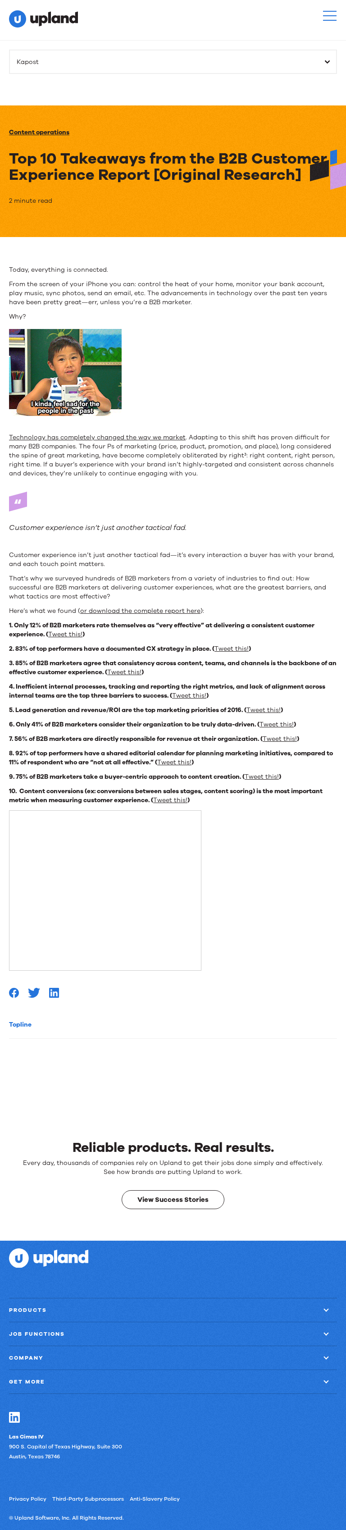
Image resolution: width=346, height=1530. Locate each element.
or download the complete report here (140, 611)
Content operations (39, 132)
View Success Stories (173, 1199)
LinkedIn (14, 1416)
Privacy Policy (27, 1498)
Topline (20, 1024)
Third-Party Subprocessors (88, 1498)
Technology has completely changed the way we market (97, 437)
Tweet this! (65, 634)
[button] (330, 16)
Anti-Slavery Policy (155, 1498)
